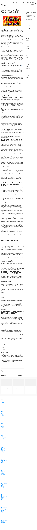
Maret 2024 (27, 46)
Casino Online (27, 4)
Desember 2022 (28, 66)
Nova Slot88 (2, 415)
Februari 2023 (27, 62)
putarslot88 (2, 489)
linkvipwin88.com (3, 464)
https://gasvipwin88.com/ (4, 465)
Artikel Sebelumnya (3, 375)
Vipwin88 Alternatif (3, 509)
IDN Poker (2, 440)
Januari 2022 (27, 75)
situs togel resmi (3, 471)
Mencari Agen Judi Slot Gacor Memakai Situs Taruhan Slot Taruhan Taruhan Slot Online (30, 389)
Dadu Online (2, 438)
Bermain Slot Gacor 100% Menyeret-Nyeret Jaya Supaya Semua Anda (30, 25)
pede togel (2, 435)
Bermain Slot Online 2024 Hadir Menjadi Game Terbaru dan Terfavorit (30, 16)
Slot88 (1, 445)
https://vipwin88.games (4, 507)
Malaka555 (2, 421)
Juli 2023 (27, 55)
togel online (2, 473)
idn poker (2, 414)
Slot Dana (2, 447)
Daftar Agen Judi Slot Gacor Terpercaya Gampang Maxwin (18, 388)
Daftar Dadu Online (3, 437)
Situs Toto (2, 478)
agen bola (2, 515)
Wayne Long (3, 392)
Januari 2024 (27, 48)
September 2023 (28, 51)
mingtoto (2, 411)
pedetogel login (3, 474)
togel (1, 476)
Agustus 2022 (27, 73)
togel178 (2, 413)
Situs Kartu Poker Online (4, 460)
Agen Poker (2, 439)
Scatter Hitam (2, 425)
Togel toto (2, 502)
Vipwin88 (2, 404)
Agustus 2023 (27, 53)
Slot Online (22, 2)
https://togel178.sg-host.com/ (4, 496)
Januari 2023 (27, 64)
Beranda (13, 2)
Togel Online (27, 2)
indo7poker (2, 486)
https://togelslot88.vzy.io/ (4, 418)
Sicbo (1, 433)
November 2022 (28, 68)
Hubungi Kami (17, 2)
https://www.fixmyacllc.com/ (4, 442)
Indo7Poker (2, 430)
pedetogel (2, 436)
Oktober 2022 (27, 70)
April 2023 (27, 59)
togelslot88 (2, 490)
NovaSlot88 (2, 406)
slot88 (1, 466)
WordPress (13, 528)
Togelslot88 (2, 402)
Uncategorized (27, 40)
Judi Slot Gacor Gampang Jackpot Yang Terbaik (31, 13)
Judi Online (32, 4)
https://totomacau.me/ (3, 470)
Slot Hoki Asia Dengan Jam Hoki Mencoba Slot (5, 388)
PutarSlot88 (2, 405)
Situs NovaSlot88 (3, 522)
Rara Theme (6, 528)
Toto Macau (2, 410)
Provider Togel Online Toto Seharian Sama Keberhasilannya (30, 19)
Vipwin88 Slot (3, 450)
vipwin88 (2, 449)
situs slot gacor (3, 512)
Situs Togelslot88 (3, 422)
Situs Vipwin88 (3, 514)
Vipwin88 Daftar (3, 446)
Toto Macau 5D (3, 461)
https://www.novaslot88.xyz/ (4, 483)
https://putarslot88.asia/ (4, 520)
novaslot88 (2, 469)
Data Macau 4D (3, 434)
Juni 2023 (27, 57)
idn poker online (3, 457)
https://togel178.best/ (3, 495)
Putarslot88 (2, 510)
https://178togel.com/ (3, 494)
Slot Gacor (2, 403)
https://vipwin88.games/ (4, 453)
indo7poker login (3, 441)
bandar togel (2, 482)
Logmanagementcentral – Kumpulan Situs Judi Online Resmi (6, 3)
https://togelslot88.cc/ (3, 448)
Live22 (2, 488)
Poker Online (32, 2)
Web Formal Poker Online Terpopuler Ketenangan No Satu (31, 22)
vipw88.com (2, 454)
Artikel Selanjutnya (20, 375)
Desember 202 (27, 77)
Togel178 (2, 451)
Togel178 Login (3, 452)
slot (1, 424)
